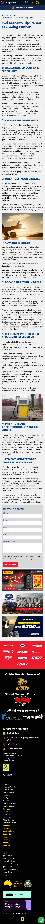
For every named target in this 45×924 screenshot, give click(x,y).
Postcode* (7, 534)
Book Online (8, 831)
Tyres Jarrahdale (8, 858)
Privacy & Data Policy (15, 914)
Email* (5, 527)
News (5, 840)
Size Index (6, 853)
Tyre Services (7, 817)
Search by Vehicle (9, 787)
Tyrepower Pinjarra (24, 7)
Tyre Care (6, 795)
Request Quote (10, 564)
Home (6, 15)
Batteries (6, 812)
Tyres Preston (7, 866)
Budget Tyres (7, 872)
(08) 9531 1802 (13, 744)
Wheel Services (8, 820)
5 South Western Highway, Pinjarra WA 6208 (23, 738)
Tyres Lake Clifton (9, 861)
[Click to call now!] (27, 2)
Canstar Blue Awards (10, 869)
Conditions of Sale (27, 914)
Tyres (5, 784)
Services (6, 809)
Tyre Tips (6, 798)
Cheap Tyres (7, 875)
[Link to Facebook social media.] (22, 919)
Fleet (5, 837)
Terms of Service (22, 559)
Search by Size (8, 790)
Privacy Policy (8, 559)
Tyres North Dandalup (10, 864)
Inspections (6, 814)
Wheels (6, 801)
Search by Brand (9, 792)
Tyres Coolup (7, 856)
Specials (6, 825)
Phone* (5, 520)
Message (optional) (10, 541)
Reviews (6, 845)
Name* (6, 513)
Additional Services (9, 823)
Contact (6, 828)
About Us (7, 834)
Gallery (6, 842)
